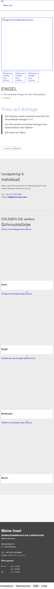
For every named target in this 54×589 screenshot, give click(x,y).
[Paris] (27, 229)
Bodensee (7, 413)
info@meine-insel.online (16, 555)
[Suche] (42, 5)
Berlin (4, 478)
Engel (4, 349)
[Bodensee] (27, 358)
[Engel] (27, 293)
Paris (4, 284)
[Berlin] (27, 422)
